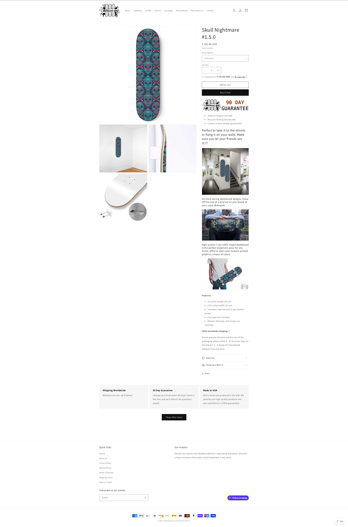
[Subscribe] (145, 498)
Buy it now (225, 92)
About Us (103, 458)
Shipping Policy (106, 477)
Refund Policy (105, 467)
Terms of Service (106, 472)
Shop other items (174, 417)
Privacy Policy (105, 463)
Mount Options (207, 53)
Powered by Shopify (183, 521)
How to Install (105, 482)
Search (102, 453)
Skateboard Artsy (169, 521)
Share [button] (207, 373)
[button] (234, 11)
